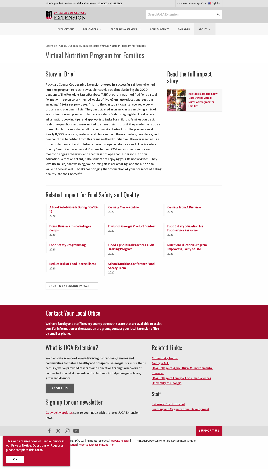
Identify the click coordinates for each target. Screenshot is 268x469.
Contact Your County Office (191, 3)
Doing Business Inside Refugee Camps (70, 228)
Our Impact (74, 45)
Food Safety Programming (67, 245)
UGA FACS (117, 3)
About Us (59, 388)
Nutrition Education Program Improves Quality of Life (187, 247)
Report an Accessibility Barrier (96, 444)
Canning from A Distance (184, 207)
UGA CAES (102, 3)
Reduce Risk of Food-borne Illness (72, 264)
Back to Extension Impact (72, 286)
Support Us (209, 430)
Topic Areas (92, 29)
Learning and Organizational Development (180, 409)
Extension (51, 45)
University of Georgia (166, 383)
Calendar (184, 29)
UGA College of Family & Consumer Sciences (181, 378)
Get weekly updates (59, 412)
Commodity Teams (165, 358)
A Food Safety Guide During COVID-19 (73, 209)
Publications (66, 29)
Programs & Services (126, 29)
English (216, 3)
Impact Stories (91, 45)
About (205, 29)
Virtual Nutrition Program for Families (123, 45)
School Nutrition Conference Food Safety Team (131, 266)
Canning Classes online (123, 207)
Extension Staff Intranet (168, 404)
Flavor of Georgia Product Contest (132, 226)
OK (15, 459)
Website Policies (120, 440)
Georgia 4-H (160, 363)
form (38, 450)
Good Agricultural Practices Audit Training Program (131, 247)
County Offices (159, 29)
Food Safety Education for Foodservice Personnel (185, 228)
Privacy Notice (21, 445)
